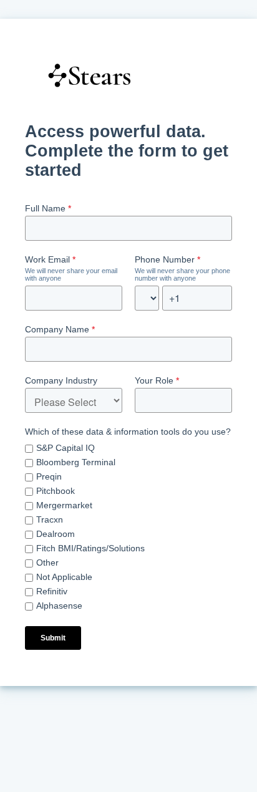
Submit (53, 638)
